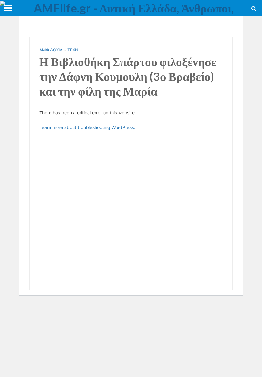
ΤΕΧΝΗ (74, 49)
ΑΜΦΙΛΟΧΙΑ (51, 49)
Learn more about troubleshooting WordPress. (87, 127)
